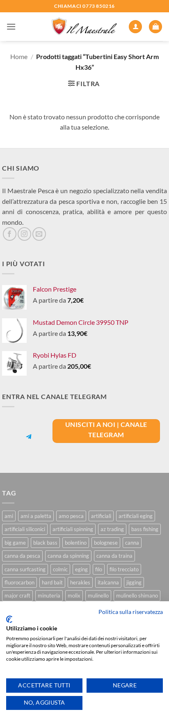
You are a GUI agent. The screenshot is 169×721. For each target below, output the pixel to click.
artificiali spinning (73, 529)
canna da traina (114, 555)
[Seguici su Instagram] (24, 234)
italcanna (108, 582)
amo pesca (71, 516)
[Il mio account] (135, 27)
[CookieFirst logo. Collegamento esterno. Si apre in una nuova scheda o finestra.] (9, 619)
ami (9, 516)
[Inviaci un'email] (39, 234)
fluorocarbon (19, 582)
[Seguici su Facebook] (9, 234)
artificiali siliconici (25, 529)
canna (132, 542)
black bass (45, 542)
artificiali (101, 516)
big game (15, 542)
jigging (134, 582)
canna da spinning (68, 555)
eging (81, 569)
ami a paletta (36, 516)
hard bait (52, 582)
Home (18, 56)
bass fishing (144, 529)
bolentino (76, 542)
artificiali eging (136, 516)
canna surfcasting (25, 569)
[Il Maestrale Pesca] (84, 27)
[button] (11, 26)
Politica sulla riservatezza (130, 611)
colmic (60, 569)
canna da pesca (22, 555)
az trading (112, 529)
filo (98, 569)
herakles (80, 582)
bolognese (106, 542)
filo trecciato (124, 569)
